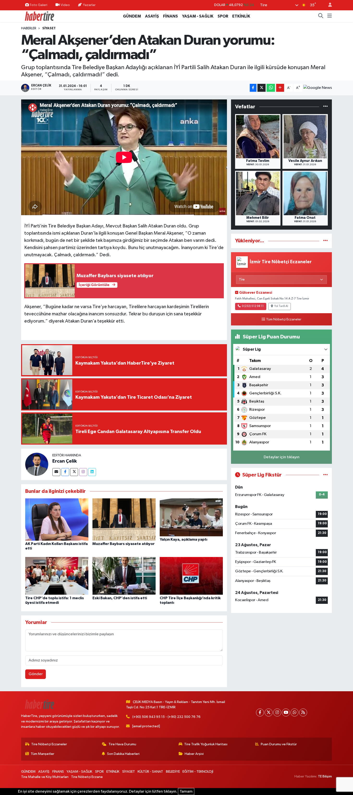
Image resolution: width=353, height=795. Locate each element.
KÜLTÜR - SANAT (150, 771)
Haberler (28, 28)
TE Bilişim (325, 776)
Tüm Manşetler (42, 754)
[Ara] (320, 16)
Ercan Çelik (64, 461)
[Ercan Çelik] (36, 464)
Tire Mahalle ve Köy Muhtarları (44, 777)
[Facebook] (65, 472)
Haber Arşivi (194, 754)
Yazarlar (89, 5)
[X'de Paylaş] (261, 88)
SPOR (223, 16)
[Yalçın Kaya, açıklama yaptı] (191, 517)
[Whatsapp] (294, 712)
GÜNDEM (132, 16)
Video (65, 5)
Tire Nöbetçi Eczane (87, 777)
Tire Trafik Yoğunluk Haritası (205, 744)
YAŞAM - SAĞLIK (197, 16)
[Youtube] (286, 712)
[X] (269, 712)
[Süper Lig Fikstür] (325, 475)
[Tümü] (325, 107)
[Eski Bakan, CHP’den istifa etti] (124, 576)
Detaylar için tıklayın (281, 457)
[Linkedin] (92, 472)
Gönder (36, 674)
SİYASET (49, 28)
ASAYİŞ (152, 16)
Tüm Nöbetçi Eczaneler (283, 319)
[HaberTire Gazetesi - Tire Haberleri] (39, 16)
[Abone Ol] (317, 88)
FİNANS (170, 16)
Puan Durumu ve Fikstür (279, 744)
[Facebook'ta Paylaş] (253, 88)
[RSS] (303, 712)
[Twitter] (74, 472)
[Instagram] (83, 472)
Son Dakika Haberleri (123, 754)
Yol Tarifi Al (281, 306)
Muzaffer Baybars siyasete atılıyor (123, 544)
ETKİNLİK (241, 16)
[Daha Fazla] (280, 88)
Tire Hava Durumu (122, 744)
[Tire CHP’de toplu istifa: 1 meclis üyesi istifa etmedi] (56, 576)
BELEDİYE (173, 771)
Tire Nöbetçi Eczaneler (49, 744)
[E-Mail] (56, 472)
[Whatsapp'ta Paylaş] (271, 88)
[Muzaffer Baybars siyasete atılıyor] (124, 519)
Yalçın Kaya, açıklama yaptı (183, 539)
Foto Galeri (38, 5)
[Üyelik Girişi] (328, 5)
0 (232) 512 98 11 (253, 306)
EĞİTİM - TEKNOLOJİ (198, 771)
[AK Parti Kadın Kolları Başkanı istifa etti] (56, 519)
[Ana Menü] (329, 16)
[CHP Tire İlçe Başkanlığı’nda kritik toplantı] (191, 576)
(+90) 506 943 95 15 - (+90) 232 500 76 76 (166, 717)
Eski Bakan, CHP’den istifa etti (119, 598)
